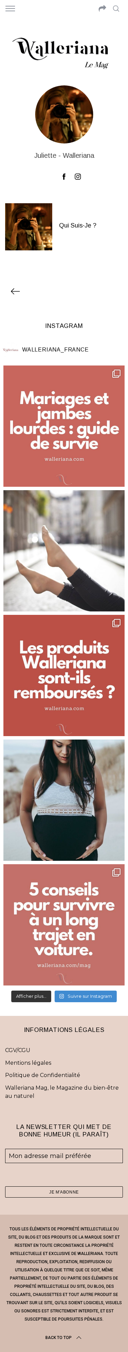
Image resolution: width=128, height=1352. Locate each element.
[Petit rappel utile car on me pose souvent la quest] (64, 675)
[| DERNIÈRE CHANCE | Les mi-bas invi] (64, 550)
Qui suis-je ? (77, 225)
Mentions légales (28, 1063)
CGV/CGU (17, 1050)
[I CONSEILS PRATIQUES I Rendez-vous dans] (64, 924)
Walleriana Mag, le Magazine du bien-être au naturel (62, 1092)
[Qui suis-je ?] (28, 226)
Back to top (58, 1337)
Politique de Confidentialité (42, 1075)
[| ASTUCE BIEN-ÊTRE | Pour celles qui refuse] (64, 426)
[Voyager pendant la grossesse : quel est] (64, 800)
